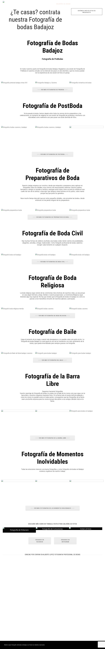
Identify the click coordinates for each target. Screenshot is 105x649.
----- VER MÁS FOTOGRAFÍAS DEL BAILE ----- (52, 360)
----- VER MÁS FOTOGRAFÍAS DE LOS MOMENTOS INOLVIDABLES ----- (52, 508)
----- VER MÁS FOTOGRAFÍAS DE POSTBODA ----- (52, 154)
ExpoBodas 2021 (54, 11)
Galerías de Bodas (63, 4)
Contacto (82, 4)
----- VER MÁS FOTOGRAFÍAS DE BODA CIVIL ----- (52, 261)
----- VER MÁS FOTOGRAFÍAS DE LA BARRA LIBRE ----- (52, 438)
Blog (74, 4)
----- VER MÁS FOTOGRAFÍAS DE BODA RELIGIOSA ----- (52, 315)
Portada (51, 4)
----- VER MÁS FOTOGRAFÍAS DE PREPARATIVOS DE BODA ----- (52, 217)
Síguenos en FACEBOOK (39, 541)
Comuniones (93, 4)
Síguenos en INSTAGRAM (65, 541)
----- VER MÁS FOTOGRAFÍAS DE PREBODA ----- (53, 89)
